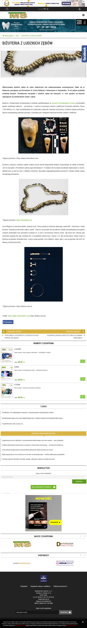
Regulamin (24, 586)
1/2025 (43, 406)
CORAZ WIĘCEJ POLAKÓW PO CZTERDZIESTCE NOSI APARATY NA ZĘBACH (22, 336)
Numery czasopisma (43, 343)
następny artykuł (73, 331)
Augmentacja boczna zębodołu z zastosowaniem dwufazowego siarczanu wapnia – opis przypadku (32, 440)
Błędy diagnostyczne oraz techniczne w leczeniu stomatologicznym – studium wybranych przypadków (33, 454)
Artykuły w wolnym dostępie (43, 433)
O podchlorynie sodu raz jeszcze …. (13, 423)
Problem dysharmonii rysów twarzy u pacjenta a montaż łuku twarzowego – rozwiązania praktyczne (32, 445)
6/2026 (16, 367)
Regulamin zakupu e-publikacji (40, 586)
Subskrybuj (79, 481)
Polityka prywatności (60, 586)
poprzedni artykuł (14, 331)
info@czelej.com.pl (43, 599)
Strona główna (9, 36)
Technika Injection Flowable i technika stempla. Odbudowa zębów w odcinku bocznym (28, 459)
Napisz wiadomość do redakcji (41, 487)
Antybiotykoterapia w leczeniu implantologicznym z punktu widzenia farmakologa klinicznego (32, 418)
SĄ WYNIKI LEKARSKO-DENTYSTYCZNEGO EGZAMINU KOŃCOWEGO (64, 336)
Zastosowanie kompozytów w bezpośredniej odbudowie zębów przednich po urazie (27, 450)
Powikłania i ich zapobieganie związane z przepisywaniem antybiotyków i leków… (28, 412)
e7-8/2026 (17, 349)
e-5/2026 (17, 384)
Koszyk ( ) (43, 9)
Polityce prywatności (20, 625)
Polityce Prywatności (71, 625)
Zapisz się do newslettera (43, 473)
